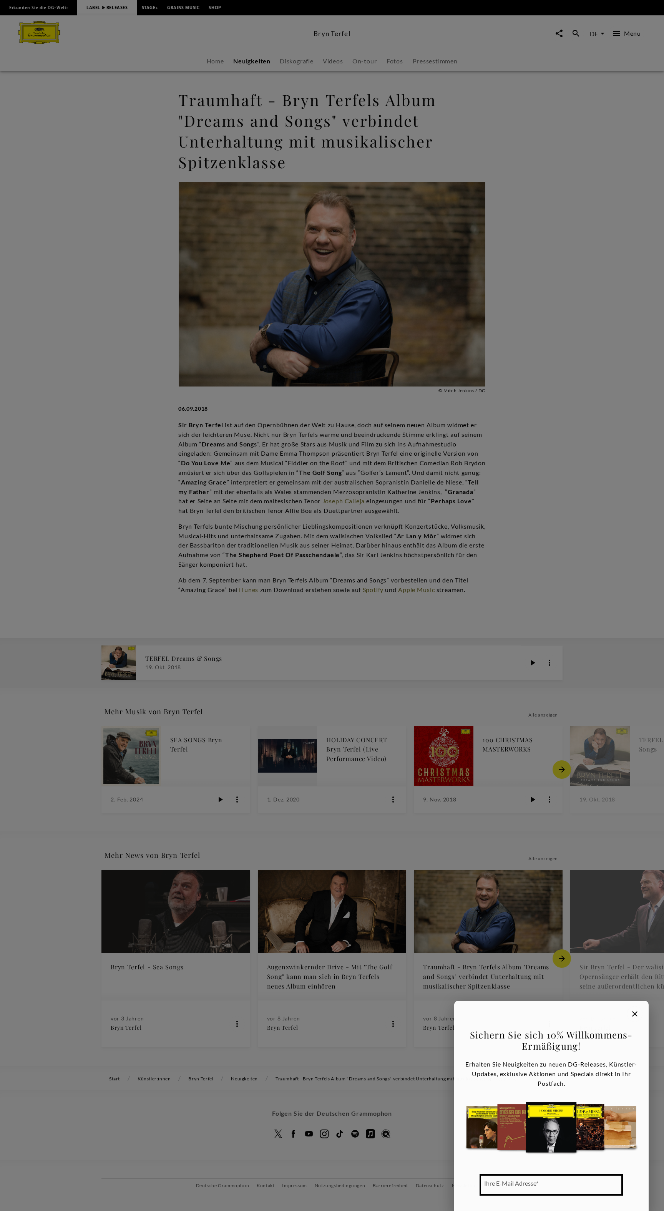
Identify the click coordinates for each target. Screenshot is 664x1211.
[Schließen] (634, 1014)
